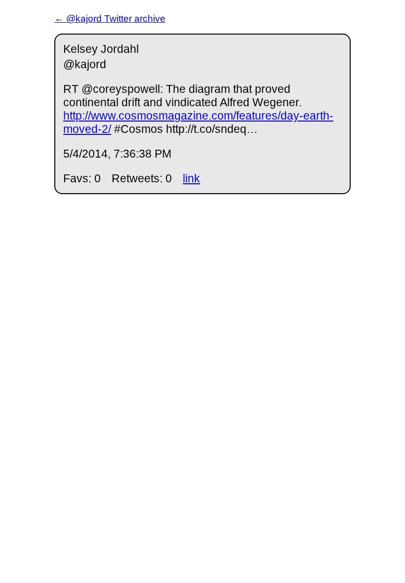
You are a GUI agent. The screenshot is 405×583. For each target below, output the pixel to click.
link (191, 178)
